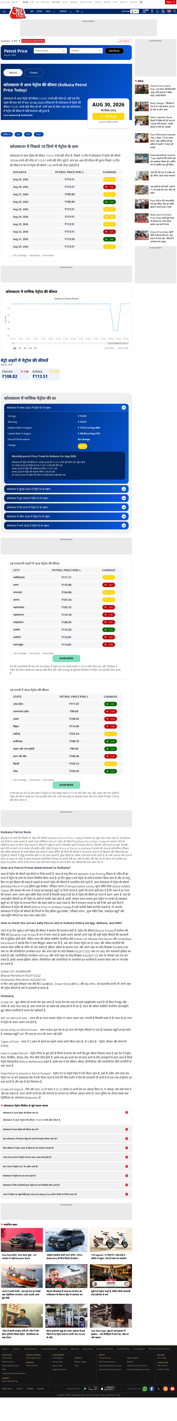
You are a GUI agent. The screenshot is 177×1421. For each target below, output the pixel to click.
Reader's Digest (81, 1362)
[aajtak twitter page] (158, 1388)
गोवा (15, 771)
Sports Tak (123, 2)
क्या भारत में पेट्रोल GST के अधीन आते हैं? (20, 1166)
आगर (16, 584)
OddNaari (78, 1358)
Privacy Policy (87, 1349)
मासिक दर (7, 134)
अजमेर (16, 629)
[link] (173, 2)
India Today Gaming (9, 1381)
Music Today (57, 1365)
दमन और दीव (20, 756)
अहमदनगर (18, 614)
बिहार (16, 726)
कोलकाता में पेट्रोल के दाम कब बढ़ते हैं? (19, 1175)
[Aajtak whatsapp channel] (144, 1388)
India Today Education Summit (138, 1369)
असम (16, 718)
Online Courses (8, 1362)
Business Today (86, 2)
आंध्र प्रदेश (18, 704)
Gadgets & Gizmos (59, 1369)
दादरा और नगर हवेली (23, 748)
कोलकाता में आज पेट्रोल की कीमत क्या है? (20, 1112)
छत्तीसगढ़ (17, 741)
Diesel (34, 72)
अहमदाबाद (18, 607)
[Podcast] (163, 11)
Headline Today (163, 1369)
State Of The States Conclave (110, 1369)
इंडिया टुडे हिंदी (56, 2)
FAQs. (38, 134)
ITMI (3, 1369)
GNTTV (65, 2)
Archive (40, 1389)
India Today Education (10, 1365)
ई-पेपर (32, 2)
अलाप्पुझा (18, 644)
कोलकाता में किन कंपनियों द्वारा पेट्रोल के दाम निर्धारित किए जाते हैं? (31, 1185)
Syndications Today (113, 1395)
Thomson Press (32, 1365)
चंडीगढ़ (16, 733)
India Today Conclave (107, 1362)
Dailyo (19, 1389)
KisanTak (133, 2)
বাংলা (37, 2)
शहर (18, 134)
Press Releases (139, 1349)
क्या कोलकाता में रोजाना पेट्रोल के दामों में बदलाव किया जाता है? (30, 1138)
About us (5, 1349)
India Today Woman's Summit (110, 1365)
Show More (66, 658)
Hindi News (5, 41)
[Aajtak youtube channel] (172, 1388)
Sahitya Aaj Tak (104, 1358)
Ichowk (30, 1389)
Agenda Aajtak (132, 1358)
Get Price (114, 50)
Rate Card (75, 1349)
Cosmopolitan (57, 1358)
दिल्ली (16, 763)
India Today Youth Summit (137, 1365)
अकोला (17, 637)
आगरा (16, 599)
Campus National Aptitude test (14, 1373)
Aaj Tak (25, 2)
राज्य (28, 134)
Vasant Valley (7, 1358)
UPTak (115, 2)
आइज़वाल (18, 622)
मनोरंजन (63, 11)
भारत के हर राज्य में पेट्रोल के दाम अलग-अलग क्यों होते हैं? (27, 1157)
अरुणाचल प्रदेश (21, 711)
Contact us (16, 1349)
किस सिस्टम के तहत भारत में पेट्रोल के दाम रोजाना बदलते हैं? (28, 1147)
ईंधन (15, 41)
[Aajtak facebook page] (151, 1388)
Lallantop (97, 2)
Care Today (161, 1358)
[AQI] (152, 12)
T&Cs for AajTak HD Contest (159, 1349)
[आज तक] (17, 13)
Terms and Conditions (104, 1349)
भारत (48, 11)
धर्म (77, 11)
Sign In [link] (169, 2)
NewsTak (107, 2)
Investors (63, 1349)
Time (76, 1365)
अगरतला (17, 592)
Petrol (13, 72)
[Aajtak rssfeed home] (165, 1388)
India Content (162, 1365)
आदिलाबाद (19, 577)
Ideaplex (130, 1362)
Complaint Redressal (49, 1349)
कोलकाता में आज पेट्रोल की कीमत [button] (33, 41)
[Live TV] (169, 12)
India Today (45, 2)
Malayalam (74, 2)
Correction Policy (123, 1349)
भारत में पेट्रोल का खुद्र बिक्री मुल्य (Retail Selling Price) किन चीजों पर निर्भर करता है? (40, 1194)
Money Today (57, 1362)
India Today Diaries (33, 1358)
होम (32, 11)
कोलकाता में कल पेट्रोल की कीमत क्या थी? (21, 1129)
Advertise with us (30, 1349)
